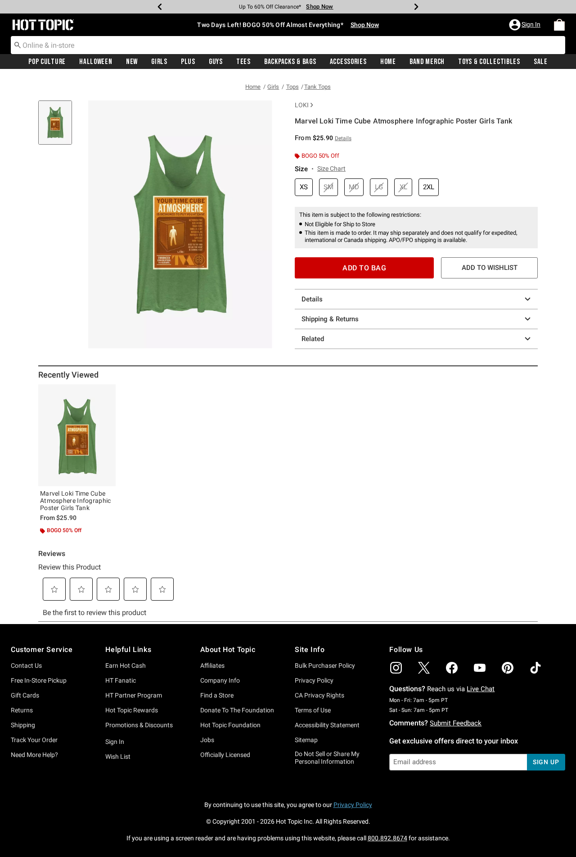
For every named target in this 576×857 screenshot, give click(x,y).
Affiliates (212, 665)
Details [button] (343, 138)
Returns (22, 710)
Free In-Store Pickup (39, 680)
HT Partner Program (133, 695)
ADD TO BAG (364, 268)
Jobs (207, 739)
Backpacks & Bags (290, 61)
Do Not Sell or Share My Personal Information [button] (327, 757)
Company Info (220, 680)
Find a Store (217, 695)
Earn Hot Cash (125, 665)
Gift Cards (25, 695)
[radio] (304, 187)
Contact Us (26, 665)
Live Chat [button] (481, 689)
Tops (292, 86)
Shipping (23, 725)
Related (313, 339)
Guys (216, 61)
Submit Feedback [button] (456, 723)
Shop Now (319, 6)
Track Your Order (34, 739)
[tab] (58, 127)
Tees (243, 61)
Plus (188, 61)
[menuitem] (559, 25)
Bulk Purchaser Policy (325, 665)
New (132, 61)
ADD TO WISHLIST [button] (490, 268)
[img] (396, 668)
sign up (546, 762)
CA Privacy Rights (319, 695)
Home (388, 61)
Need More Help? (34, 754)
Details (312, 299)
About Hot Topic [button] (228, 649)
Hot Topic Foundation (230, 725)
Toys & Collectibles (489, 61)
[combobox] (288, 45)
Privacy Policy (314, 680)
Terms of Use (313, 710)
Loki (302, 105)
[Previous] (159, 6)
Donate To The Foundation (237, 710)
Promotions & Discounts (139, 725)
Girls (159, 61)
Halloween (95, 61)
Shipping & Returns (330, 319)
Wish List (117, 756)
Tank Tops (317, 86)
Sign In (114, 741)
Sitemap (306, 739)
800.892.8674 (387, 838)
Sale (541, 61)
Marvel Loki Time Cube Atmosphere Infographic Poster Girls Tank (75, 500)
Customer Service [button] (42, 649)
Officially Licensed (225, 754)
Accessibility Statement (327, 725)
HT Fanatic (120, 680)
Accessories (348, 61)
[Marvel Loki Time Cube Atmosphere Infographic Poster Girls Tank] (77, 435)
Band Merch (427, 61)
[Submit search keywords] (17, 45)
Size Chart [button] (331, 168)
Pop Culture (47, 61)
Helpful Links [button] (128, 649)
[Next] (416, 6)
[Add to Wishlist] (106, 393)
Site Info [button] (309, 649)
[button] (525, 25)
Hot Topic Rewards (131, 710)
